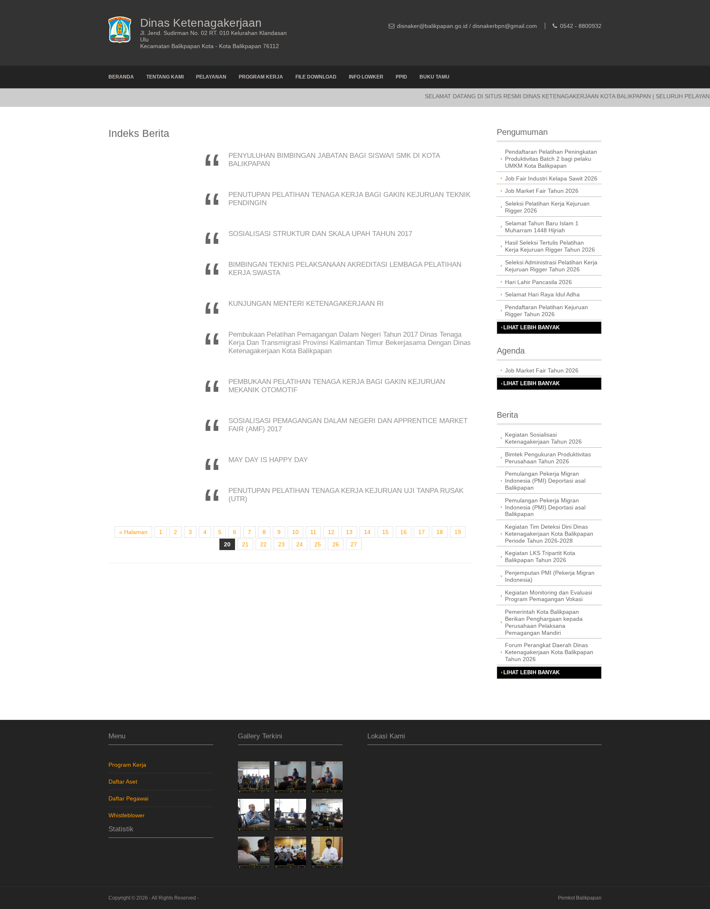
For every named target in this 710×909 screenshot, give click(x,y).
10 (295, 532)
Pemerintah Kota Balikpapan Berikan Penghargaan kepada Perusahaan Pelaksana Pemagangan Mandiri (544, 622)
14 (367, 532)
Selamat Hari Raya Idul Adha (542, 294)
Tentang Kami (165, 77)
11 (313, 532)
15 (385, 532)
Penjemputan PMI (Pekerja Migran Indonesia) (550, 576)
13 (349, 532)
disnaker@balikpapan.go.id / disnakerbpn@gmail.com (467, 26)
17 (421, 532)
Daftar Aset (122, 781)
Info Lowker (366, 77)
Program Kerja (261, 77)
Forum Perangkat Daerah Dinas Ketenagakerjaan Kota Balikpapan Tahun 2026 (549, 652)
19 (457, 532)
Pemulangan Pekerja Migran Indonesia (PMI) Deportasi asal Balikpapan (545, 480)
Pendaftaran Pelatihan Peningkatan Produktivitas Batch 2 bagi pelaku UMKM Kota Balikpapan (551, 158)
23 (281, 544)
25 (317, 544)
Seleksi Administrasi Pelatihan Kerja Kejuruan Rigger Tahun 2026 (551, 266)
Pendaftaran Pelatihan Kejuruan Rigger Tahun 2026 (546, 310)
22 (263, 544)
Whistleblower (126, 815)
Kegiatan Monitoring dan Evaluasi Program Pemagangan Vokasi (548, 596)
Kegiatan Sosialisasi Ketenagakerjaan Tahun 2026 (543, 438)
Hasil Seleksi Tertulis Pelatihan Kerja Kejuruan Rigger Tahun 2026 (550, 246)
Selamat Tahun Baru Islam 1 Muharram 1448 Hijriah (542, 227)
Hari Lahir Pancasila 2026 (538, 282)
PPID (401, 77)
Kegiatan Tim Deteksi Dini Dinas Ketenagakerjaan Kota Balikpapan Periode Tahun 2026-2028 (549, 533)
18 (439, 532)
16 (403, 532)
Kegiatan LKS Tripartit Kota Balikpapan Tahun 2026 (540, 556)
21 (245, 544)
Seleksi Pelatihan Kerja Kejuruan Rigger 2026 (547, 207)
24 (299, 544)
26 (335, 544)
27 (353, 544)
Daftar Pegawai (128, 798)
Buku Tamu (435, 77)
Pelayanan (211, 77)
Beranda (121, 77)
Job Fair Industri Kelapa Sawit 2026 (551, 178)
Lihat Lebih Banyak (531, 328)
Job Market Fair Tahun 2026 (542, 190)
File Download (316, 77)
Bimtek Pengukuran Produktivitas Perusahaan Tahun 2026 (548, 458)
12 (331, 532)
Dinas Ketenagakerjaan (201, 22)
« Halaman (133, 532)
